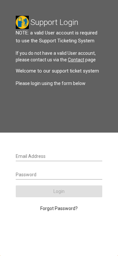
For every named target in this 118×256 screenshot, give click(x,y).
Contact (76, 59)
